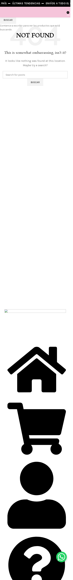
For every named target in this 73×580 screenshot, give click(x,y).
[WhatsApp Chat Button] (61, 557)
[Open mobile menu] (4, 12)
